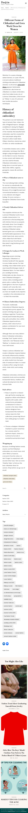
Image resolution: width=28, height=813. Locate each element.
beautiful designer (8, 525)
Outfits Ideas (7, 596)
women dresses (8, 633)
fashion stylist (18, 562)
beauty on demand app (10, 529)
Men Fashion (19, 586)
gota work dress (7, 481)
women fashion (19, 633)
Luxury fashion (8, 579)
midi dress (6, 589)
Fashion (14, 17)
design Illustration (8, 539)
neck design (16, 589)
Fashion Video (6, 501)
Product (5, 504)
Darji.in (5, 2)
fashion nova (20, 552)
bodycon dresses (8, 532)
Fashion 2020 (7, 549)
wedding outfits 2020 (9, 623)
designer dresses (8, 535)
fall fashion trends (8, 545)
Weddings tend (8, 626)
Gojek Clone (6, 650)
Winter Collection (8, 629)
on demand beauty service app (12, 592)
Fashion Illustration (9, 552)
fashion (18, 545)
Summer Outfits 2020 (9, 612)
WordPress (23, 811)
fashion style (17, 559)
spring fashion (17, 596)
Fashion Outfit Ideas (9, 555)
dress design (20, 539)
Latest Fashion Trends (10, 572)
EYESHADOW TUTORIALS (10, 542)
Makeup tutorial (8, 586)
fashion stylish (7, 562)
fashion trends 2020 (9, 569)
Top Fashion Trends (9, 616)
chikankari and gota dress (10, 475)
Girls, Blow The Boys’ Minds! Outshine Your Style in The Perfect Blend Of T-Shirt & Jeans (14, 753)
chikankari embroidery (9, 478)
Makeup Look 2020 (9, 582)
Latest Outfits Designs (10, 576)
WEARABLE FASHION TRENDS (11, 619)
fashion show (7, 559)
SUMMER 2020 (8, 599)
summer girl (18, 606)
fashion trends (8, 566)
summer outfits (8, 609)
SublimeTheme (11, 811)
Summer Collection (9, 602)
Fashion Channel (18, 549)
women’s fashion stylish (10, 636)
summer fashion (8, 606)
